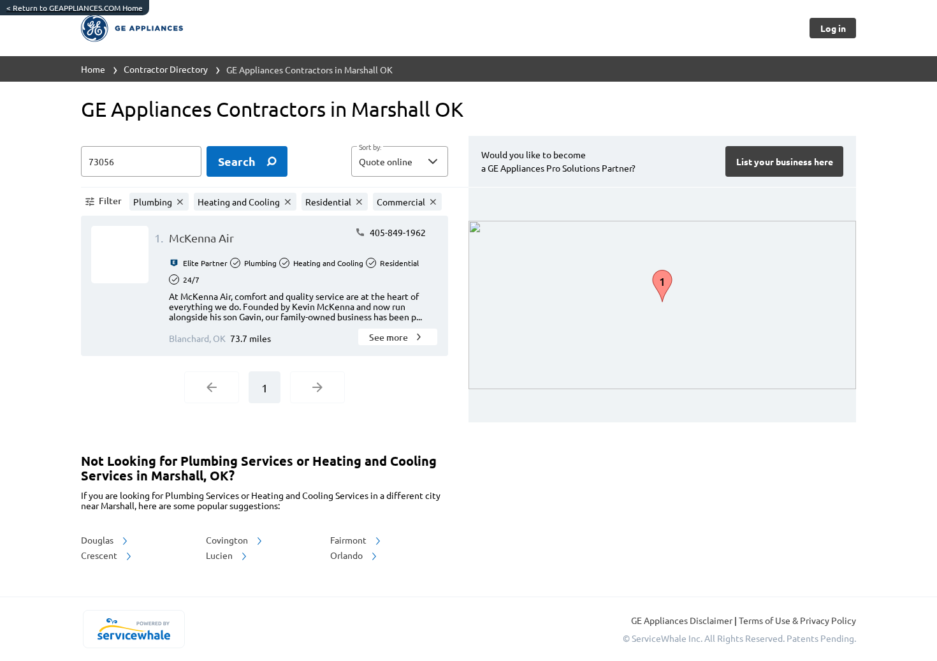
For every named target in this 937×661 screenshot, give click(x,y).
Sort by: (370, 147)
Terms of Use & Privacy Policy (797, 620)
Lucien (220, 555)
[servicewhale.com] (133, 629)
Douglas (98, 540)
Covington (228, 540)
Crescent (100, 555)
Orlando (347, 555)
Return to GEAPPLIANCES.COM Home (74, 8)
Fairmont (349, 540)
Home (93, 69)
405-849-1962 (397, 232)
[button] (399, 161)
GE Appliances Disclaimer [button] (682, 620)
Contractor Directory (166, 69)
